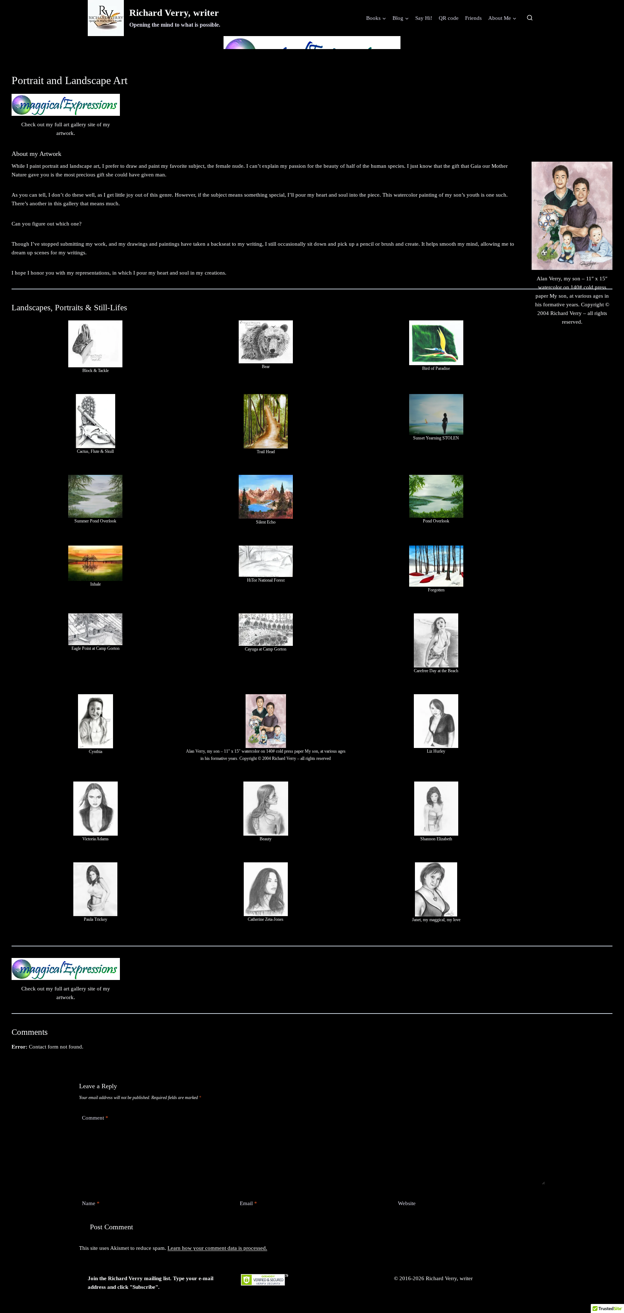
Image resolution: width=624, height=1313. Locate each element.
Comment (95, 1118)
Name (91, 1203)
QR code (449, 18)
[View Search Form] (529, 18)
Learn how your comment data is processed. (217, 1248)
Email (248, 1203)
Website (407, 1203)
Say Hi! (423, 18)
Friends (473, 18)
